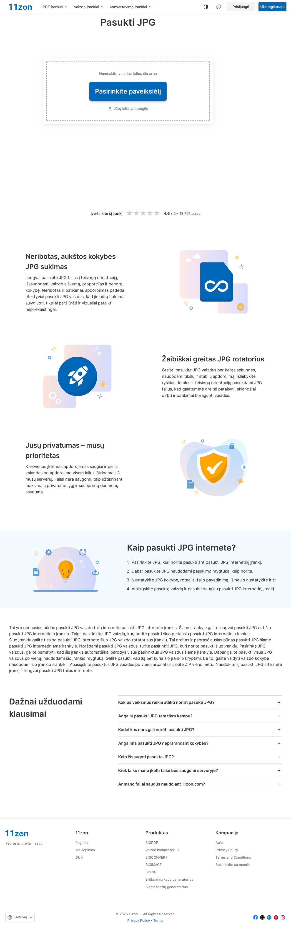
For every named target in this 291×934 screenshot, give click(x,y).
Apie (219, 842)
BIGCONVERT (157, 857)
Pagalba (81, 842)
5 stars (156, 213)
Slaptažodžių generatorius (167, 887)
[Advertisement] (128, 42)
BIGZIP (151, 872)
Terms (158, 920)
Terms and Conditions (233, 857)
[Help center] (218, 6)
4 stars (149, 213)
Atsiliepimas (85, 850)
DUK (79, 857)
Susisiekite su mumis (233, 864)
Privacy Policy (227, 850)
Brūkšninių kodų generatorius (169, 879)
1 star (129, 213)
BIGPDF (152, 842)
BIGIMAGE (154, 864)
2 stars (136, 213)
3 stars (143, 213)
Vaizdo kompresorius (162, 850)
